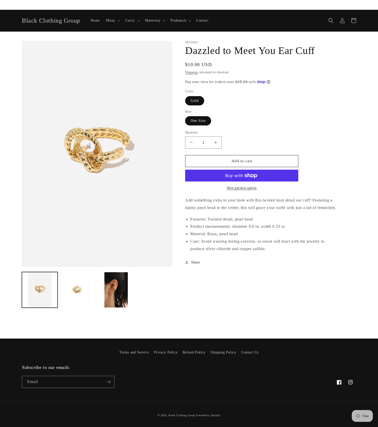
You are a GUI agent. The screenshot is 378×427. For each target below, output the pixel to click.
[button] (112, 20)
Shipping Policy (223, 352)
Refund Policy (194, 352)
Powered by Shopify (208, 415)
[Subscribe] (108, 382)
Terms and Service (134, 352)
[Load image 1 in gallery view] (40, 290)
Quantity (191, 132)
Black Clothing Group (181, 415)
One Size (198, 121)
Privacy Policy (165, 352)
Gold (195, 101)
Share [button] (195, 262)
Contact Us (250, 352)
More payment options (242, 188)
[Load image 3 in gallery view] (116, 290)
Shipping (191, 72)
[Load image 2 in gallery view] (78, 290)
